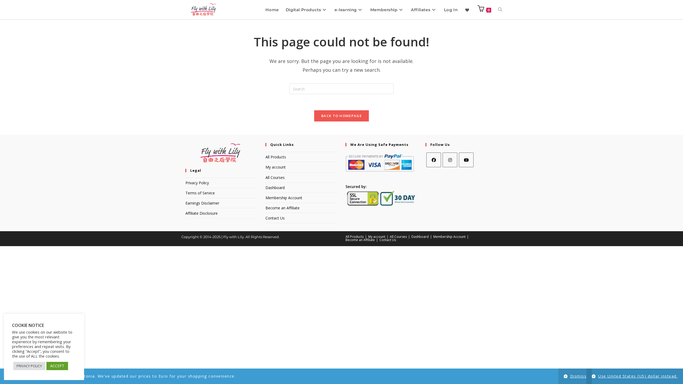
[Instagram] (450, 160)
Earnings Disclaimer (202, 203)
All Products (275, 156)
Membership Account (283, 197)
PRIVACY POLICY (29, 365)
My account (275, 167)
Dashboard (275, 187)
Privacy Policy (197, 182)
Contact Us (275, 218)
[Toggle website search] (500, 9)
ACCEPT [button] (57, 365)
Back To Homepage (341, 115)
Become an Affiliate (282, 207)
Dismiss (578, 376)
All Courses (275, 177)
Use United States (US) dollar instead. (638, 376)
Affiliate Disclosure (201, 213)
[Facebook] (433, 160)
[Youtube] (466, 160)
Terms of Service (200, 192)
